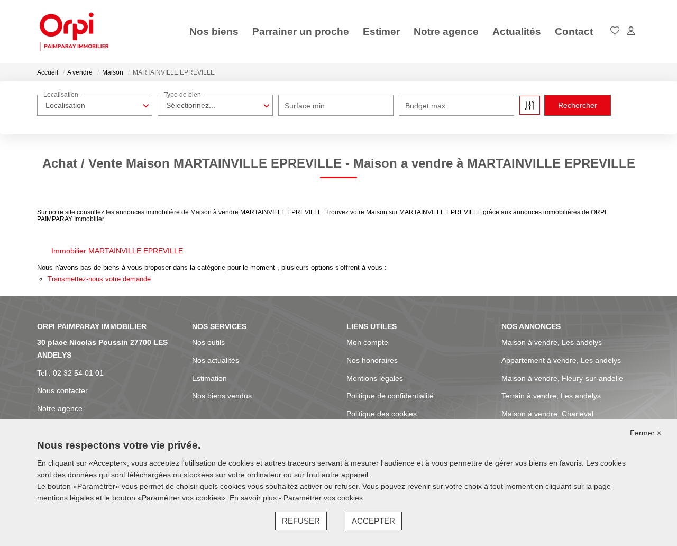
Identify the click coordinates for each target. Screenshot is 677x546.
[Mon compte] (631, 31)
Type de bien (182, 94)
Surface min (305, 106)
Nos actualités (215, 360)
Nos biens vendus (222, 396)
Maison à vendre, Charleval (547, 414)
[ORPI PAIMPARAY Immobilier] (74, 31)
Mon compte (367, 342)
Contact (574, 31)
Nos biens (214, 31)
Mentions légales (374, 378)
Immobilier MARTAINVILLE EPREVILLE (117, 251)
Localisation (60, 94)
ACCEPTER (373, 520)
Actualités (516, 31)
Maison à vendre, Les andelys (551, 342)
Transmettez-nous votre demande (99, 279)
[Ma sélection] (615, 31)
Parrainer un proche (300, 31)
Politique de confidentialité (390, 396)
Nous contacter (62, 390)
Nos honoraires (372, 360)
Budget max (425, 106)
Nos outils (208, 342)
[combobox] (95, 105)
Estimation (209, 378)
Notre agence (446, 31)
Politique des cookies (381, 414)
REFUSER (301, 520)
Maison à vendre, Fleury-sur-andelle (562, 378)
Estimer (381, 31)
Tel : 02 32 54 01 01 (70, 373)
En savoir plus (254, 498)
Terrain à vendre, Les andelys (551, 396)
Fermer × (645, 433)
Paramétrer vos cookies (323, 498)
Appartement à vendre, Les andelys (561, 360)
